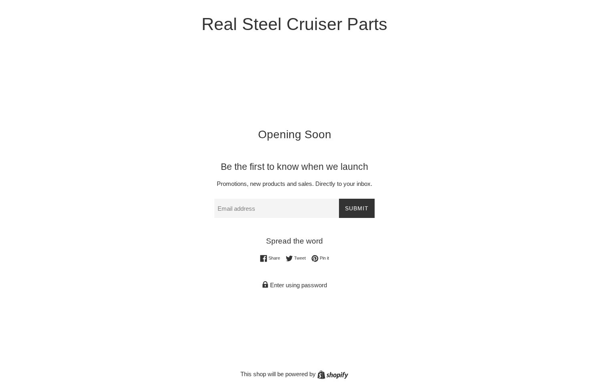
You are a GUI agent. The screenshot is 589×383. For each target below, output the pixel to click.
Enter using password (297, 285)
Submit (357, 208)
